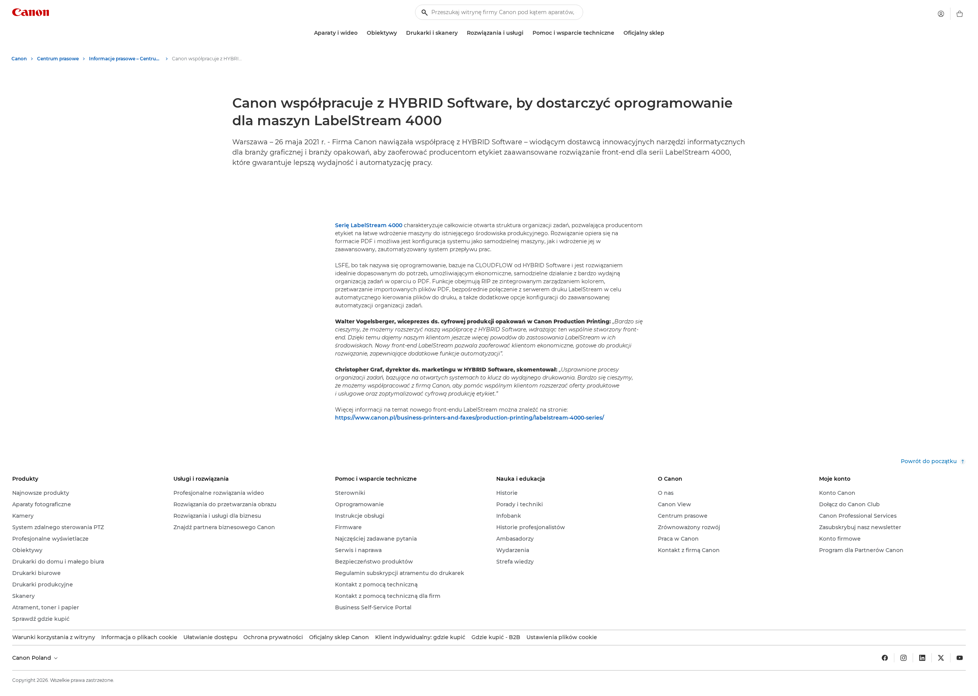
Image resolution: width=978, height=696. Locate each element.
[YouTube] (960, 658)
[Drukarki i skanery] (461, 33)
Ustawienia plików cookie (561, 637)
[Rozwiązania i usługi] (526, 33)
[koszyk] (960, 14)
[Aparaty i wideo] (361, 33)
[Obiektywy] (400, 33)
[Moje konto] (941, 14)
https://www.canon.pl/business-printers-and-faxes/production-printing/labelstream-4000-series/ (469, 417)
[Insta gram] (903, 658)
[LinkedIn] (922, 658)
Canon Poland (32, 657)
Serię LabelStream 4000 (368, 225)
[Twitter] (941, 658)
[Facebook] (885, 658)
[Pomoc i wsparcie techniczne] (617, 33)
